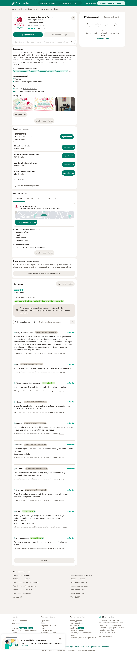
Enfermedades (46, 630)
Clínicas (43, 623)
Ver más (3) (17, 597)
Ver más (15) (75, 597)
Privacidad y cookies (19, 621)
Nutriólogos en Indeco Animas (24, 586)
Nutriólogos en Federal (22, 593)
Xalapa (36, 9)
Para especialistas (76, 623)
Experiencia (19, 42)
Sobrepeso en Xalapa (78, 593)
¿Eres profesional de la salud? (110, 3)
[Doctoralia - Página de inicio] (24, 3)
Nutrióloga (32, 20)
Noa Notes (76, 628)
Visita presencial (91, 17)
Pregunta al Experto (48, 625)
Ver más (51, 561)
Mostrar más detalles (45, 121)
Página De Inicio (17, 9)
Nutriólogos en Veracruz (22, 590)
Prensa (14, 633)
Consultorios (49, 42)
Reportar (62, 353)
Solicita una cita (102, 39)
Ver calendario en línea (35, 91)
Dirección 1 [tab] (19, 198)
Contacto (15, 625)
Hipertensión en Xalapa (79, 582)
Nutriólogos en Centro (21, 579)
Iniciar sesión (91, 3)
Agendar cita (67, 137)
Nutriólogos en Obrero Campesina (26, 582)
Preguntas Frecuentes (49, 633)
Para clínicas (74, 625)
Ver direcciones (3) (30, 89)
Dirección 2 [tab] (40, 198)
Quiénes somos (17, 623)
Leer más (24, 646)
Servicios (44, 628)
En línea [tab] (30, 198)
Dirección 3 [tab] (52, 198)
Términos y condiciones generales (24, 630)
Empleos (22, 628)
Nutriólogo (28, 9)
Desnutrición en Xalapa (79, 586)
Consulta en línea (109, 17)
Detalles (22, 139)
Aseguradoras (62, 42)
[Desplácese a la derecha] (75, 42)
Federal (47, 208)
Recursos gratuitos (77, 630)
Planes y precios (76, 621)
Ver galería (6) (20, 114)
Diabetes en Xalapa (78, 579)
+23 (69, 71)
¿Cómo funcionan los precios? (27, 186)
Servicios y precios (34, 42)
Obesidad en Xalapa (78, 590)
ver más (16, 65)
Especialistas (45, 621)
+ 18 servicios (19, 179)
